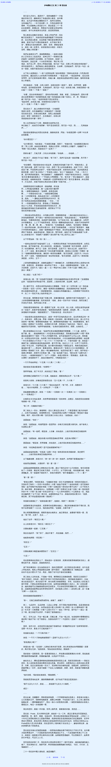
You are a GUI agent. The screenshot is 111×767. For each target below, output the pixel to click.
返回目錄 (55, 757)
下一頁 (103, 2)
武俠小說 (53, 763)
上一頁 (93, 2)
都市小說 (58, 763)
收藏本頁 (67, 763)
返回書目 (98, 2)
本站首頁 (44, 763)
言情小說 (62, 763)
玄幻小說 (49, 763)
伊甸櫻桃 (8, 2)
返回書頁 (108, 2)
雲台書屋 (3, 2)
